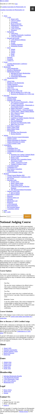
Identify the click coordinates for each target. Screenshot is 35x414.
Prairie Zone (7, 367)
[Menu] (32, 8)
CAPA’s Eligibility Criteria (14, 172)
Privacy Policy (8, 390)
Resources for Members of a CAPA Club (22, 94)
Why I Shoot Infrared (17, 116)
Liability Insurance (12, 84)
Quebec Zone (7, 363)
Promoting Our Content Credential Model (22, 154)
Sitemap (6, 393)
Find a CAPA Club (12, 89)
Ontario (13, 52)
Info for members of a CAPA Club (20, 92)
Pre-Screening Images (13, 207)
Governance (14, 22)
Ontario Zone (7, 365)
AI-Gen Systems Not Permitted (19, 156)
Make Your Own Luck (17, 124)
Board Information (12, 205)
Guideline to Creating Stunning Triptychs (22, 118)
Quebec (13, 51)
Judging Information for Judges (16, 142)
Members (6, 173)
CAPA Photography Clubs (11, 379)
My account (10, 178)
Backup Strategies (16, 134)
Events (5, 62)
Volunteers (14, 30)
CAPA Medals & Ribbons (18, 39)
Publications (10, 32)
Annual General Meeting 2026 (15, 175)
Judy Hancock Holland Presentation (21, 189)
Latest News (14, 33)
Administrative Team (17, 25)
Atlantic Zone (7, 362)
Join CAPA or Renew (10, 381)
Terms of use (7, 391)
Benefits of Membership (14, 70)
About (5, 16)
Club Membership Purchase (15, 86)
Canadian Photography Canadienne (21, 35)
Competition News (12, 148)
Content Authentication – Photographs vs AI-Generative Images (22, 105)
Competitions (7, 145)
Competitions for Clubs (13, 150)
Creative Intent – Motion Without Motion (22, 111)
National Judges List (13, 197)
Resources (10, 202)
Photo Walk (10, 65)
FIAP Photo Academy (13, 126)
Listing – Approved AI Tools (19, 162)
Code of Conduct (16, 20)
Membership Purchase (13, 71)
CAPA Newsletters (16, 36)
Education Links (12, 180)
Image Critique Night (13, 127)
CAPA (9, 17)
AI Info (9, 153)
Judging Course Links (13, 191)
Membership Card (12, 201)
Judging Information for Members (16, 140)
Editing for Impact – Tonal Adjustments (22, 110)
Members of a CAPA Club (14, 91)
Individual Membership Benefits (13, 376)
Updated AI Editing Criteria (18, 164)
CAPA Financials (12, 204)
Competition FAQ (12, 167)
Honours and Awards (13, 38)
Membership (7, 67)
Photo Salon (10, 170)
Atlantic (13, 49)
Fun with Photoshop (16, 121)
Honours (13, 41)
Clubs (5, 79)
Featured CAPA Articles (14, 100)
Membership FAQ (12, 78)
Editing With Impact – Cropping (20, 108)
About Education (12, 97)
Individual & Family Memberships (20, 73)
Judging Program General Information (18, 137)
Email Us (6, 405)
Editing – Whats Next (17, 119)
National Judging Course (11, 351)
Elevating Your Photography (19, 132)
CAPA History (15, 27)
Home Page (7, 354)
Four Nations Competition (14, 169)
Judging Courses (12, 138)
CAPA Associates (16, 28)
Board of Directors (16, 24)
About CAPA (15, 19)
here (16, 4)
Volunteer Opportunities (10, 350)
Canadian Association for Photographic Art (12, 10)
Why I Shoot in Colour (17, 113)
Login (5, 210)
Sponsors (9, 57)
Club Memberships (16, 75)
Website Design (23, 411)
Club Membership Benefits (11, 377)
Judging (6, 135)
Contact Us (10, 60)
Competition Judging (13, 209)
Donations (10, 59)
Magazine (10, 196)
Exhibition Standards (17, 44)
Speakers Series (11, 98)
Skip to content (4, 1)
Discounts (10, 199)
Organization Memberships (18, 76)
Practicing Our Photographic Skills (20, 122)
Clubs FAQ (10, 87)
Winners (9, 146)
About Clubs (10, 81)
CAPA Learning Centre (14, 143)
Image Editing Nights (13, 129)
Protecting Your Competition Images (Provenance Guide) (21, 160)
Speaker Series (15, 181)
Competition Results (13, 165)
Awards (13, 43)
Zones (9, 47)
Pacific (13, 55)
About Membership (12, 68)
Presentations (11, 130)
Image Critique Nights (17, 183)
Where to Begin (15, 114)
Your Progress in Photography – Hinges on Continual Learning (22, 102)
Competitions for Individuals (15, 151)
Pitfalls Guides (15, 157)
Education (6, 95)
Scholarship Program (17, 46)
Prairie (12, 54)
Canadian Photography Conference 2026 (18, 177)
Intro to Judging (15, 193)
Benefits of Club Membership (15, 83)
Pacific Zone (7, 368)
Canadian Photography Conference (17, 63)
